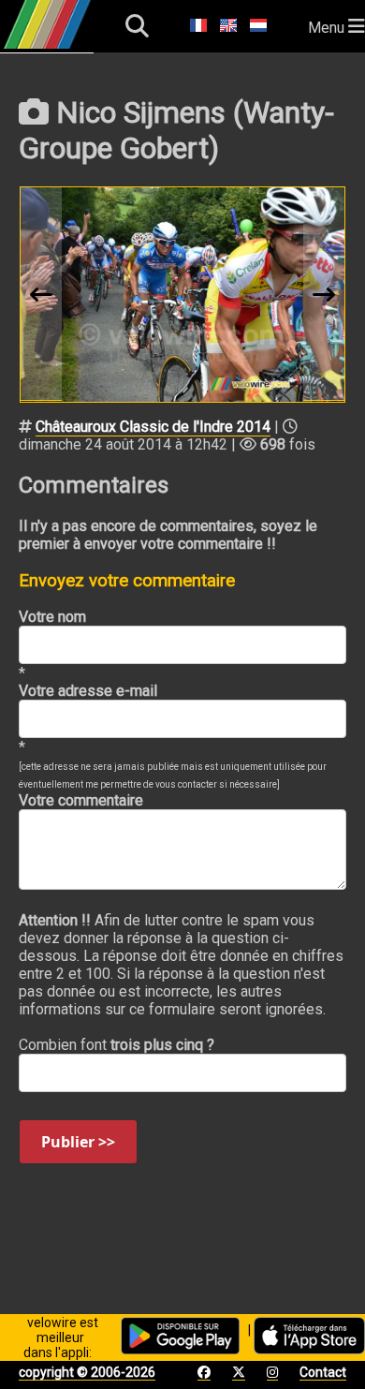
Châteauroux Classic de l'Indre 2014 (153, 427)
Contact (322, 1372)
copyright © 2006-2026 (87, 1372)
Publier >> (78, 1141)
